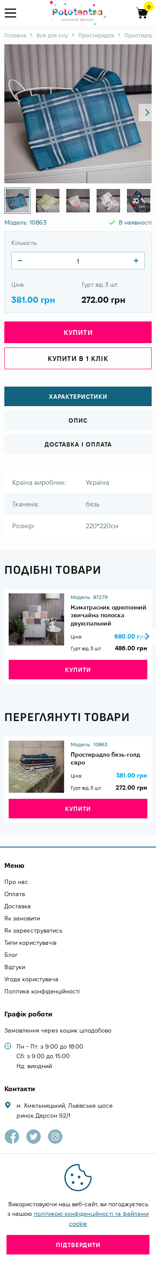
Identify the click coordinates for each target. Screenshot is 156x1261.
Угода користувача (31, 979)
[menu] (14, 13)
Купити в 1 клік (78, 358)
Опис (78, 420)
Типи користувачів (30, 942)
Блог (11, 954)
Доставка (17, 906)
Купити (78, 669)
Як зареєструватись (33, 930)
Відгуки (14, 966)
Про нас (16, 881)
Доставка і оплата (78, 444)
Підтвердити (78, 1244)
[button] (147, 112)
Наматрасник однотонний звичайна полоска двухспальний (108, 615)
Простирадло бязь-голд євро (105, 758)
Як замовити (22, 918)
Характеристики (78, 396)
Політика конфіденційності (42, 991)
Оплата (14, 893)
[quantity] (20, 260)
